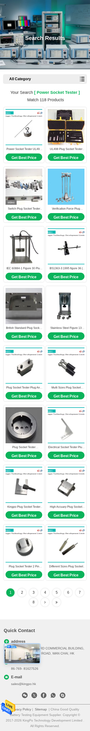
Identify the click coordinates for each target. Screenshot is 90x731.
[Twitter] (34, 696)
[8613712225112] (53, 696)
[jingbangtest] (62, 696)
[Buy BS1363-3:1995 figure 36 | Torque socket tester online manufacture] (66, 246)
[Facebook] (43, 696)
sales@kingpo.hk (23, 684)
